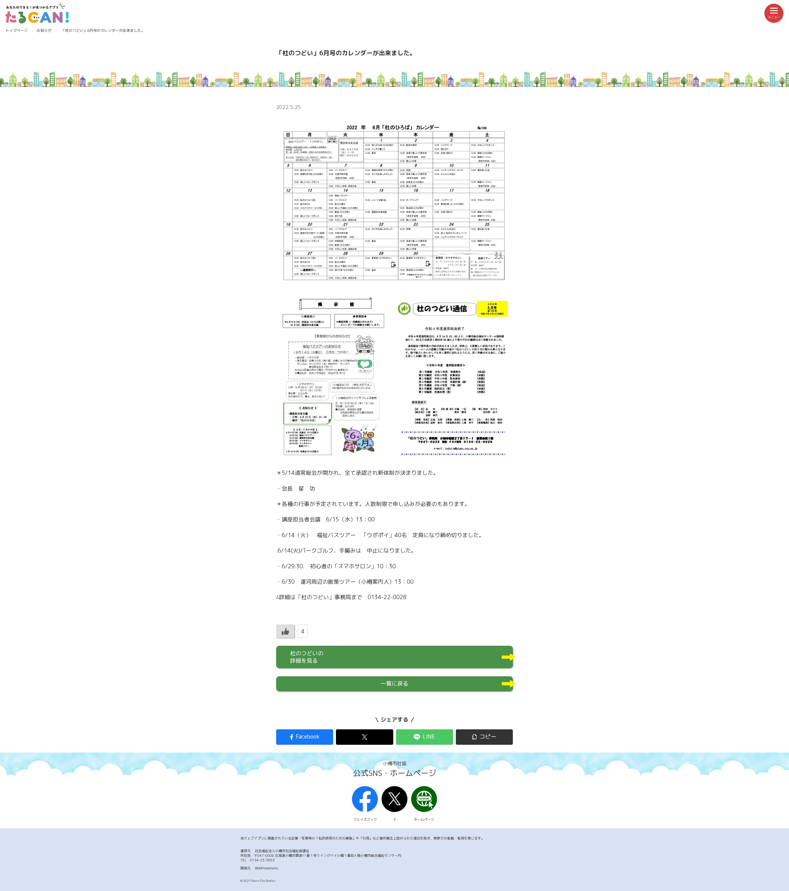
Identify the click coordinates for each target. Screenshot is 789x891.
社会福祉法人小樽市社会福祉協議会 (282, 850)
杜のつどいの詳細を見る (306, 657)
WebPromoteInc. (267, 868)
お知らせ (44, 30)
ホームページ (424, 819)
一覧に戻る (394, 683)
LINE (429, 736)
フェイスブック (365, 819)
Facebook (308, 736)
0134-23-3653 (262, 860)
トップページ (17, 30)
